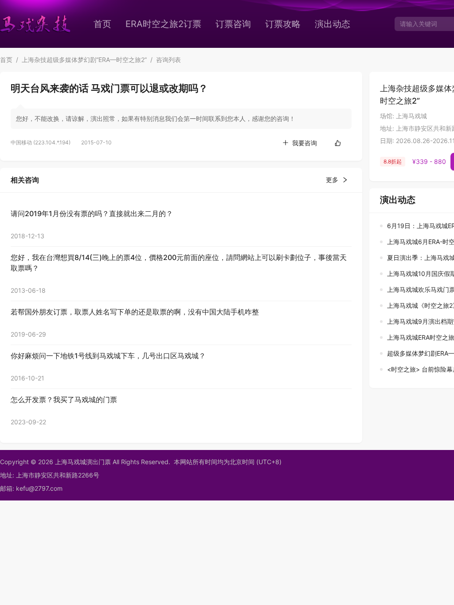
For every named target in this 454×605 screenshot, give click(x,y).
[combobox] (423, 24)
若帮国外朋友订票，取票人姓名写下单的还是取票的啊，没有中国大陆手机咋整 (135, 311)
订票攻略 (283, 24)
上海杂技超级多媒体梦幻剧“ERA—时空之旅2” (84, 59)
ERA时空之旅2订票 (163, 24)
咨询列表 (168, 59)
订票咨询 (233, 24)
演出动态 (332, 24)
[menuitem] (102, 24)
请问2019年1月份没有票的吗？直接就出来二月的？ (92, 213)
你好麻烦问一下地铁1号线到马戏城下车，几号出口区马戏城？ (108, 355)
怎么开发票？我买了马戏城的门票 (64, 399)
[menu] (237, 24)
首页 (102, 24)
